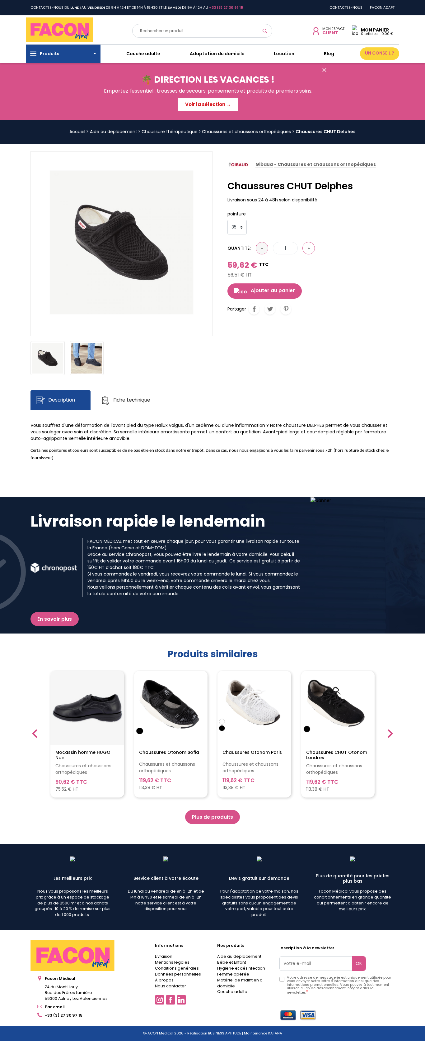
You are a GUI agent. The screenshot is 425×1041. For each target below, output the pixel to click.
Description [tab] (61, 400)
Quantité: (239, 248)
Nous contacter (170, 986)
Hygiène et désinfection (241, 968)
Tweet (269, 309)
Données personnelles (178, 974)
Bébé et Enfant (231, 962)
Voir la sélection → (208, 104)
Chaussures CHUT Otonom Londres (336, 755)
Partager (254, 309)
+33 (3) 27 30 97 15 (63, 1015)
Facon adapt (382, 7)
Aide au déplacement (239, 956)
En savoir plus (54, 619)
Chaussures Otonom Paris (252, 752)
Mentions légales (172, 962)
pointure (236, 214)
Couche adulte (232, 991)
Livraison (163, 956)
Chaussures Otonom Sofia (169, 752)
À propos (164, 980)
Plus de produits (212, 817)
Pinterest (285, 309)
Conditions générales (177, 968)
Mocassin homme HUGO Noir (82, 755)
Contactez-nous (345, 7)
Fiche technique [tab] (131, 400)
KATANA (275, 1033)
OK (359, 963)
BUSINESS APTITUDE (224, 1033)
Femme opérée (233, 974)
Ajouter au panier (273, 290)
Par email (55, 1007)
